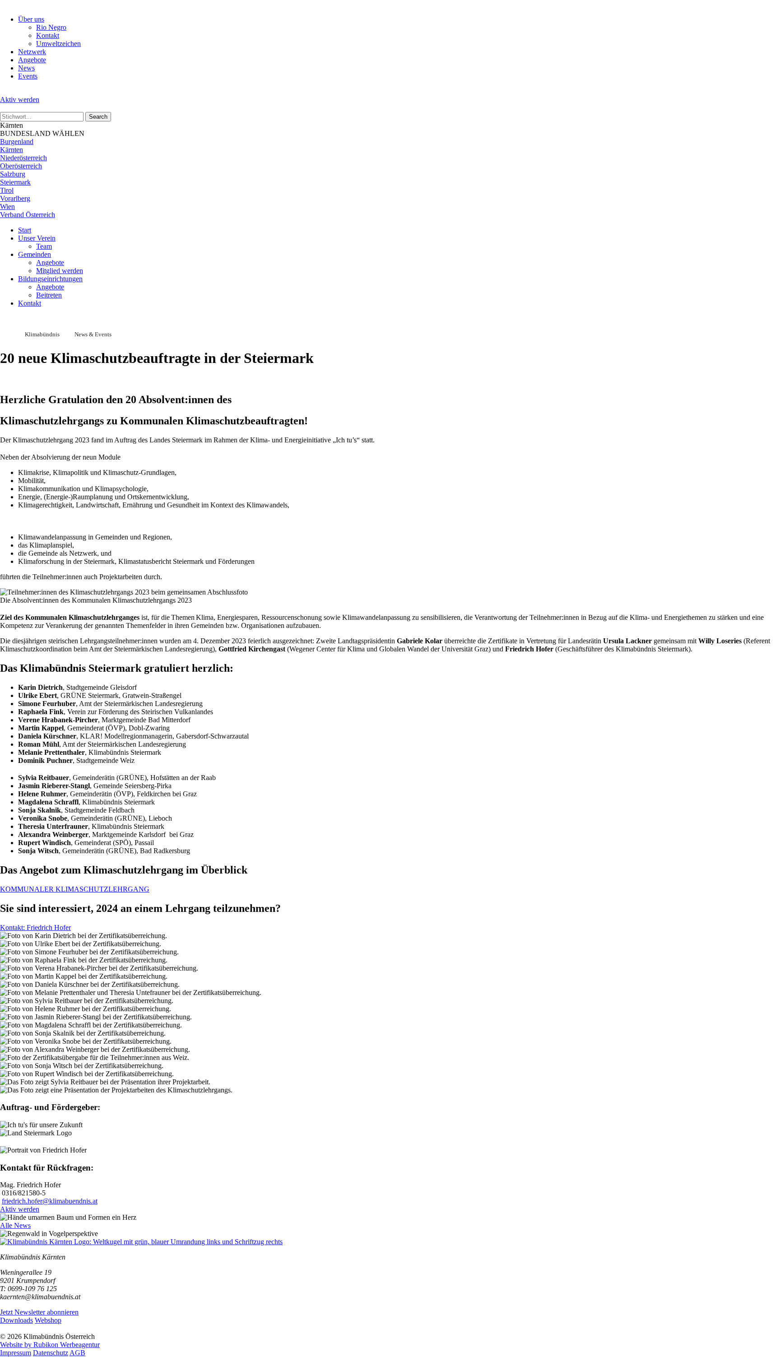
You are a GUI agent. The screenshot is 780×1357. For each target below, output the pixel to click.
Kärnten (11, 149)
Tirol (7, 190)
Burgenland (16, 141)
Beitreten (49, 295)
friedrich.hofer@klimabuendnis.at (50, 1201)
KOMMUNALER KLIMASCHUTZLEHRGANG (74, 889)
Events (27, 76)
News (26, 68)
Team (44, 246)
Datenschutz (50, 1353)
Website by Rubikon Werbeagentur (50, 1344)
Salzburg (12, 174)
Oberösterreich (21, 166)
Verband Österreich (27, 214)
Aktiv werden (19, 99)
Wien (7, 206)
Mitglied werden (59, 270)
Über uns (31, 19)
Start (24, 230)
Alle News (15, 1225)
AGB (77, 1353)
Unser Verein (37, 238)
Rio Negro (51, 27)
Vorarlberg (15, 198)
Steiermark (15, 182)
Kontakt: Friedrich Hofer (35, 927)
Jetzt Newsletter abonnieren (39, 1312)
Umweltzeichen (58, 43)
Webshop (48, 1320)
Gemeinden (34, 254)
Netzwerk (32, 52)
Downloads (16, 1320)
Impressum (15, 1353)
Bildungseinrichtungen (50, 279)
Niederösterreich (23, 158)
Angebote (32, 60)
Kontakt (47, 35)
